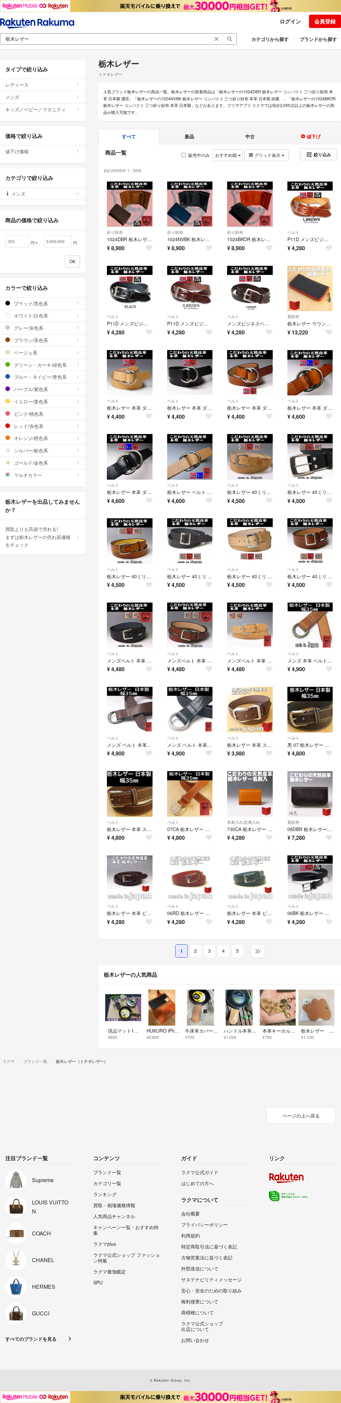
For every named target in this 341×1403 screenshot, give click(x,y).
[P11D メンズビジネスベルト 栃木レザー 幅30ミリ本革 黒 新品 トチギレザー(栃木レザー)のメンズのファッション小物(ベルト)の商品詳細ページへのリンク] (130, 288)
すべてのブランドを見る (31, 1338)
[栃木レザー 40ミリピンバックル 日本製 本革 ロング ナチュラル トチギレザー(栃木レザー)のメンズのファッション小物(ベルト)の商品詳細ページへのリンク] (250, 457)
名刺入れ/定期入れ (243, 822)
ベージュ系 (25, 352)
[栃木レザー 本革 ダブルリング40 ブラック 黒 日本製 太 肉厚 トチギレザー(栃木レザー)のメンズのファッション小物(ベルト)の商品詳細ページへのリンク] (190, 373)
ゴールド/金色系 (30, 462)
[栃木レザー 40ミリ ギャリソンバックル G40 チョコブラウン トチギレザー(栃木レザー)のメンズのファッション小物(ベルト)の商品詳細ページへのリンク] (310, 541)
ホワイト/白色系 (30, 315)
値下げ (313, 136)
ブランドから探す (318, 39)
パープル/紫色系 (30, 389)
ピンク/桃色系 (28, 413)
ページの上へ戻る (301, 1115)
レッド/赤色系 (28, 426)
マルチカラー (27, 475)
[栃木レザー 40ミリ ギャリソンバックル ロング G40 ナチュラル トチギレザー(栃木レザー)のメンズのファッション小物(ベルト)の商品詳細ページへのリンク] (250, 541)
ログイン (290, 21)
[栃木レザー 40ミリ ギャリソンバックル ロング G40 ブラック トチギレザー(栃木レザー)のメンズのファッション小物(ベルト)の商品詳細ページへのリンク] (190, 541)
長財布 (293, 316)
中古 (250, 136)
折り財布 (115, 232)
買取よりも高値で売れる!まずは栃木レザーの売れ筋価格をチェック (38, 537)
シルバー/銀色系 (30, 450)
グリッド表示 (267, 155)
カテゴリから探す (270, 39)
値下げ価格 (17, 151)
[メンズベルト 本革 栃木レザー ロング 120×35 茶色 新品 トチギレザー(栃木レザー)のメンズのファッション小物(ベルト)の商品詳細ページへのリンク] (190, 625)
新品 (189, 136)
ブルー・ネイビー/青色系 (40, 376)
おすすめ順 (226, 155)
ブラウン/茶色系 (30, 340)
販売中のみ (199, 155)
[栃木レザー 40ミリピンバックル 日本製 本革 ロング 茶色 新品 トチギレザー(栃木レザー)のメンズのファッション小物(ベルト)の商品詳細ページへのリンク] (130, 541)
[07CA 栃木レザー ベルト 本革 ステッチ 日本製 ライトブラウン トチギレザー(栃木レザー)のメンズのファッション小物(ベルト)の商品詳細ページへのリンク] (190, 794)
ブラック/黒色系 (30, 303)
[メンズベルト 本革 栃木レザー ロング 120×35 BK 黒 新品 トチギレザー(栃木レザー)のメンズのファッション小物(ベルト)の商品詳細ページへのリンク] (130, 625)
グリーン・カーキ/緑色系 (40, 364)
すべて (129, 136)
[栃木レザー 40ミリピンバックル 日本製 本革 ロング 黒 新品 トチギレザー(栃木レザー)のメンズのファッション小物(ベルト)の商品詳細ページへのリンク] (310, 457)
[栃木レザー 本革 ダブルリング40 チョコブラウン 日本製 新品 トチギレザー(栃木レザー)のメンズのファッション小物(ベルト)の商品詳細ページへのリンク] (250, 373)
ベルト (293, 232)
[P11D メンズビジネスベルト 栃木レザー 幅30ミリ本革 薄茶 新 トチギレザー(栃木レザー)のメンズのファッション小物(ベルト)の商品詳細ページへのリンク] (310, 204)
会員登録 (325, 21)
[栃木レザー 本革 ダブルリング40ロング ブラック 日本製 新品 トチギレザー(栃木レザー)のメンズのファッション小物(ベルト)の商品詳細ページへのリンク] (130, 457)
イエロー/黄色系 (30, 401)
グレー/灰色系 (28, 327)
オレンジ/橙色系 (30, 438)
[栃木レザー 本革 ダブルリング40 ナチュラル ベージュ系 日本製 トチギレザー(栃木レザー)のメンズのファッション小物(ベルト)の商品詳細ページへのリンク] (130, 373)
